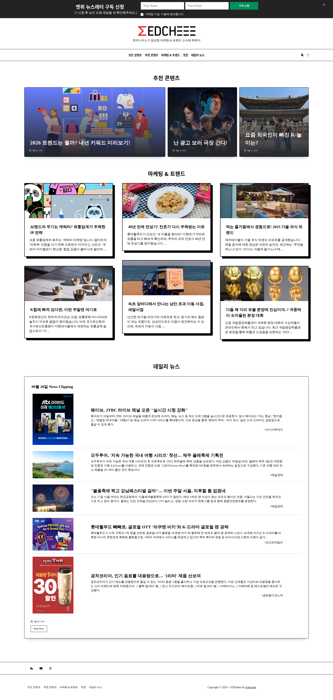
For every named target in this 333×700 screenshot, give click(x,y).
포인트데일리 (274, 542)
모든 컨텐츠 (33, 687)
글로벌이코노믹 (273, 595)
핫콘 (185, 55)
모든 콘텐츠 (135, 55)
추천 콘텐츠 (151, 55)
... (105, 249)
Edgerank (251, 687)
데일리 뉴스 (197, 55)
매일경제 (277, 475)
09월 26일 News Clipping (52, 386)
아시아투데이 (274, 429)
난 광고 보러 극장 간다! (200, 143)
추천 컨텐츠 (50, 687)
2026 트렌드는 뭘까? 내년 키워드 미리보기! (80, 143)
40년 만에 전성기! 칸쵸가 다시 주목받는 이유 (166, 227)
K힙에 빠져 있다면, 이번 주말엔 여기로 (63, 309)
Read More (39, 628)
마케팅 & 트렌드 (170, 55)
